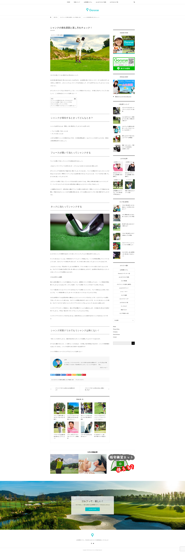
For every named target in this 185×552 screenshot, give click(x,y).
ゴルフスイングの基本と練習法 (59, 379)
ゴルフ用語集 (124, 280)
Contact (115, 337)
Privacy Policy (116, 329)
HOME (68, 2)
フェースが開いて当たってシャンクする (62, 102)
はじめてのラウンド (123, 288)
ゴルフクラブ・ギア (123, 298)
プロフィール (103, 367)
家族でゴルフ (124, 309)
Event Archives (116, 334)
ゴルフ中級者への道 (69, 379)
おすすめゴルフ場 (114, 2)
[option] (64, 464)
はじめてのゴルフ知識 (101, 2)
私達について (77, 2)
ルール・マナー (123, 291)
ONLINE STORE (92, 509)
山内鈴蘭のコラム (88, 2)
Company (115, 331)
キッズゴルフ (124, 306)
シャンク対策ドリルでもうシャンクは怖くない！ (64, 105)
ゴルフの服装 (124, 295)
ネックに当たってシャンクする (59, 104)
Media (114, 326)
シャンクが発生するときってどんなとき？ (62, 100)
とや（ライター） (80, 379)
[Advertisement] (124, 370)
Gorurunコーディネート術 (124, 273)
